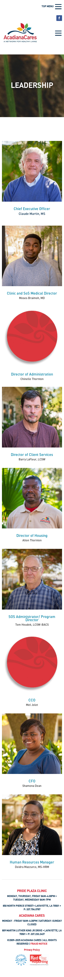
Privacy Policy (32, 949)
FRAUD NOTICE (38, 943)
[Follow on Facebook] (59, 18)
